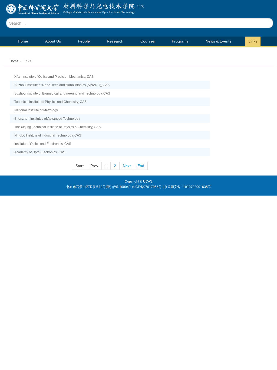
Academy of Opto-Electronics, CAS (39, 152)
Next (127, 166)
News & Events (218, 41)
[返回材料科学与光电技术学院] (32, 10)
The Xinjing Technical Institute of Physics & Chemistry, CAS (57, 127)
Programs (180, 41)
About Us (53, 41)
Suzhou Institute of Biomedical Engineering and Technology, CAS (62, 93)
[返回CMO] (98, 10)
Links (252, 41)
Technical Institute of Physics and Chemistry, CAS (50, 102)
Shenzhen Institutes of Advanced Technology (47, 119)
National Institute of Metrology (36, 110)
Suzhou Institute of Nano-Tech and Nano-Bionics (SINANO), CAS (62, 85)
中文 (140, 6)
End (140, 166)
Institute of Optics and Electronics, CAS (42, 144)
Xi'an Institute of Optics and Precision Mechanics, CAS (54, 77)
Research (115, 41)
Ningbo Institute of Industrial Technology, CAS (47, 135)
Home (23, 41)
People (84, 41)
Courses (147, 41)
